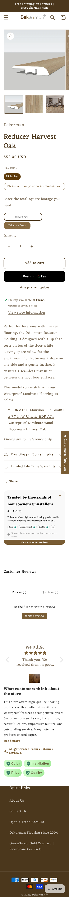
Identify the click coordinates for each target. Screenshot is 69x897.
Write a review (34, 616)
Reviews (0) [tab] (19, 592)
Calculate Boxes (17, 225)
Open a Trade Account (27, 822)
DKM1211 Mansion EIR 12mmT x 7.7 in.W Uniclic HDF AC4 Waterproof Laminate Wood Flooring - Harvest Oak (36, 419)
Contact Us (18, 811)
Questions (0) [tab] (50, 592)
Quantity (10, 235)
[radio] (12, 176)
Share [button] (13, 481)
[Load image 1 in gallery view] (14, 104)
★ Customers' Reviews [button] (65, 452)
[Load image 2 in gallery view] (34, 104)
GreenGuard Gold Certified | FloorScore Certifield (32, 846)
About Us (17, 801)
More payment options (34, 288)
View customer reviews (34, 542)
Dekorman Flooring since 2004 (34, 833)
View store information (26, 313)
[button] (6, 17)
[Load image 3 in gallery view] (55, 104)
